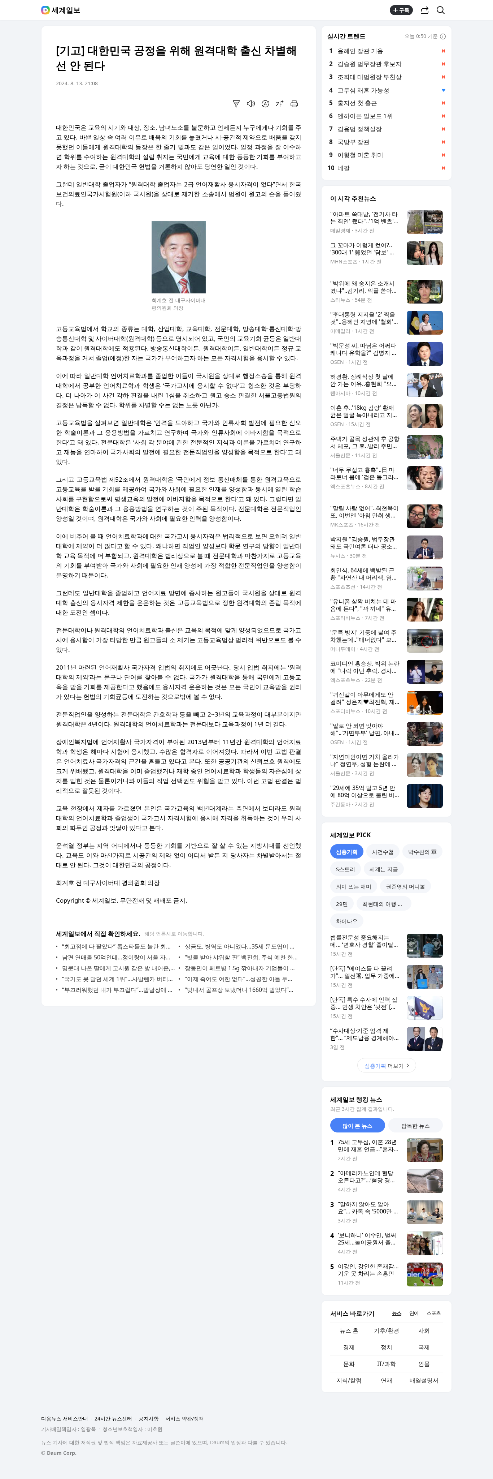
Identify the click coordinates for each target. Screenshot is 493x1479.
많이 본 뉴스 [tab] (357, 1125)
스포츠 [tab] (434, 1313)
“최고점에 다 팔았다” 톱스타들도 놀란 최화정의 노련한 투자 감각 (118, 946)
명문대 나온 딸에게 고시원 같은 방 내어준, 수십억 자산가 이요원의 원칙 (118, 968)
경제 (349, 1347)
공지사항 (149, 1418)
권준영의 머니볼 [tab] (405, 886)
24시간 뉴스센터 (113, 1418)
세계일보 (66, 10)
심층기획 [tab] (347, 851)
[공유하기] (424, 10)
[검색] (443, 10)
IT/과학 (386, 1364)
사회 (424, 1330)
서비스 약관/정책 (184, 1418)
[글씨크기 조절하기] (279, 103)
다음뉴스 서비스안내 (64, 1418)
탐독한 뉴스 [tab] (415, 1125)
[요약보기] (236, 103)
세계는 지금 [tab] (384, 869)
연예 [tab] (414, 1313)
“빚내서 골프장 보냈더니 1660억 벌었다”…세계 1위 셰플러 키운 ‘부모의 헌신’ (241, 990)
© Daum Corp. (59, 1453)
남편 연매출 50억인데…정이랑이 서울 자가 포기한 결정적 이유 (118, 957)
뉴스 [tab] (396, 1313)
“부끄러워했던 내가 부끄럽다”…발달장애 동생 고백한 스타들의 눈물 (118, 990)
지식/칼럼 (349, 1380)
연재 (386, 1380)
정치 (386, 1347)
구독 (404, 10)
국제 (424, 1347)
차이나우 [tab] (347, 921)
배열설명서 (424, 1380)
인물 (424, 1364)
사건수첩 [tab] (383, 851)
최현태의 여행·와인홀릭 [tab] (386, 903)
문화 (349, 1364)
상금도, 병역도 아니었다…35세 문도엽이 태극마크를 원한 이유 (241, 946)
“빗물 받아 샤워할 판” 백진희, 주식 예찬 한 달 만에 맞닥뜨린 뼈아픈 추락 (241, 957)
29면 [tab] (342, 903)
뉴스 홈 (349, 1330)
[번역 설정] (265, 103)
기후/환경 (386, 1330)
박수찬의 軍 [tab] (422, 851)
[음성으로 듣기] (251, 103)
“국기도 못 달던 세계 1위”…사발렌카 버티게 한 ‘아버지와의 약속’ (118, 979)
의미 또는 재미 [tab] (353, 886)
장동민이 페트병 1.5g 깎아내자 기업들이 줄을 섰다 (241, 968)
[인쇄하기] (294, 103)
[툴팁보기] (443, 37)
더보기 (384, 1065)
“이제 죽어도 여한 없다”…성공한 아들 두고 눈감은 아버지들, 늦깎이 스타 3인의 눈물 (241, 979)
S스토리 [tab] (345, 869)
